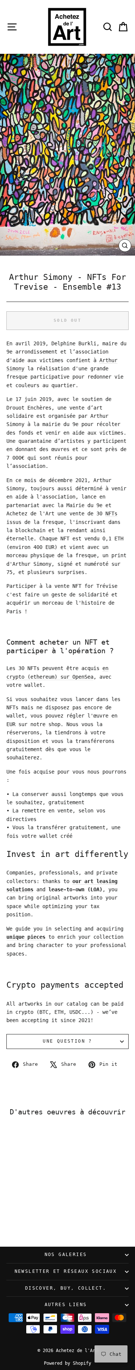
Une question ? (67, 1041)
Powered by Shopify (67, 1363)
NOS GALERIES (66, 1254)
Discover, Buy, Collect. (65, 1288)
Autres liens (66, 1304)
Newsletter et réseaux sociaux (66, 1271)
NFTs (111, 513)
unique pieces (25, 937)
